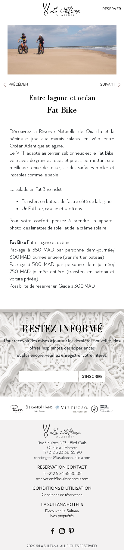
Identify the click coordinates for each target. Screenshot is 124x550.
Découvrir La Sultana (62, 510)
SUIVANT (107, 84)
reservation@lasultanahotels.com (62, 478)
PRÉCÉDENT (19, 84)
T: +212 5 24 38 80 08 (62, 473)
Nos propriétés (62, 515)
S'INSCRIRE (92, 376)
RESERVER (111, 8)
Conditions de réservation (62, 494)
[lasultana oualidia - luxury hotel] (62, 7)
